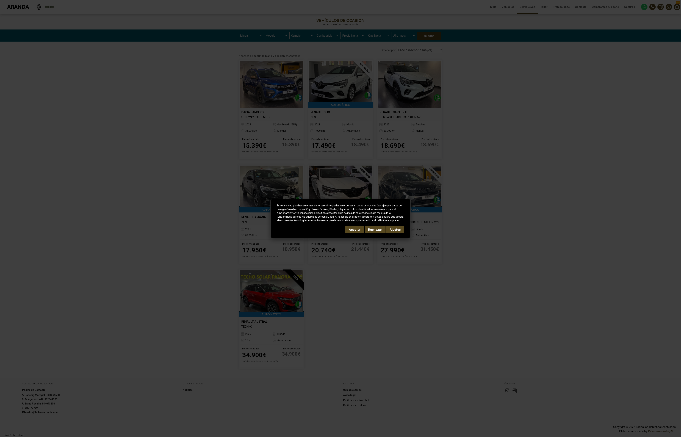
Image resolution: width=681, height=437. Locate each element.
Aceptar (355, 229)
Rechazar (375, 229)
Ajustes (395, 229)
